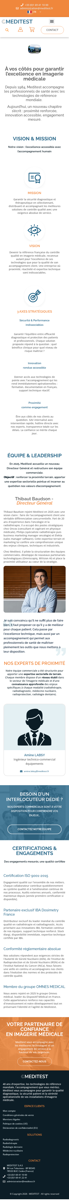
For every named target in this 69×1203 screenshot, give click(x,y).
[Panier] (31, 29)
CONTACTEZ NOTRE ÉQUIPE (34, 829)
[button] (52, 21)
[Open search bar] (7, 29)
